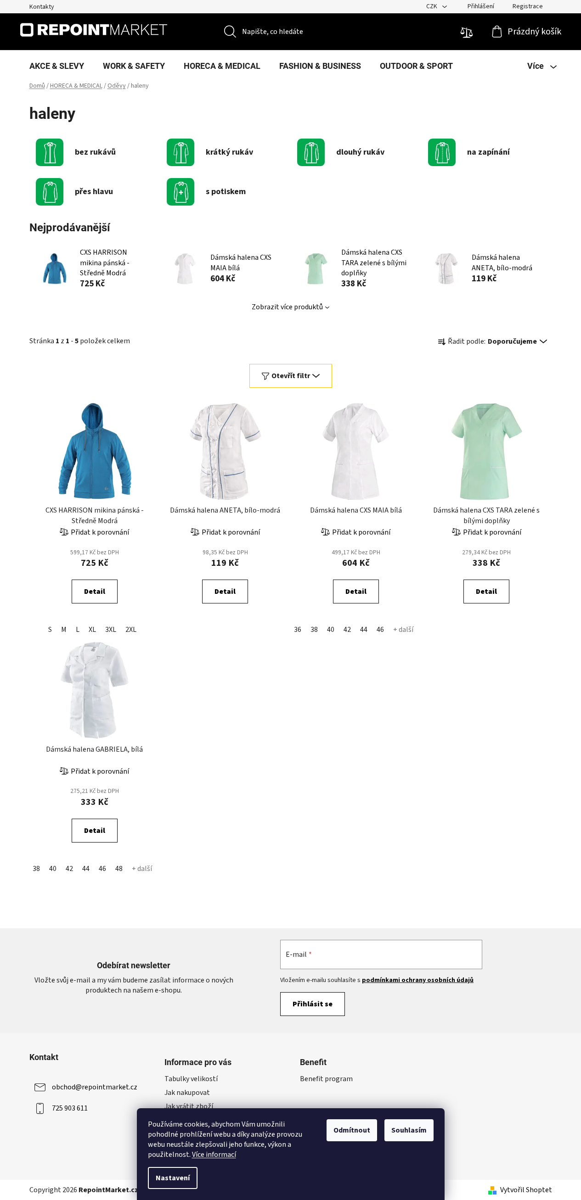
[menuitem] (56, 66)
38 (314, 630)
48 (119, 869)
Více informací (214, 1155)
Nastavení (173, 1178)
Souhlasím (409, 1130)
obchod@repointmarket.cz (94, 1087)
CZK (432, 6)
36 (297, 630)
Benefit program (326, 1079)
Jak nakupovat (187, 1093)
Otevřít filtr (290, 376)
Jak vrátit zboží (188, 1106)
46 (380, 630)
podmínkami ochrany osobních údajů (418, 980)
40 (330, 630)
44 (363, 630)
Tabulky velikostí (191, 1079)
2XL (130, 630)
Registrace (528, 6)
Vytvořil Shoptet (526, 1190)
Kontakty (41, 6)
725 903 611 (70, 1108)
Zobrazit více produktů (287, 307)
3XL (110, 630)
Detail (94, 591)
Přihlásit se (313, 1004)
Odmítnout (351, 1130)
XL (92, 630)
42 (347, 630)
